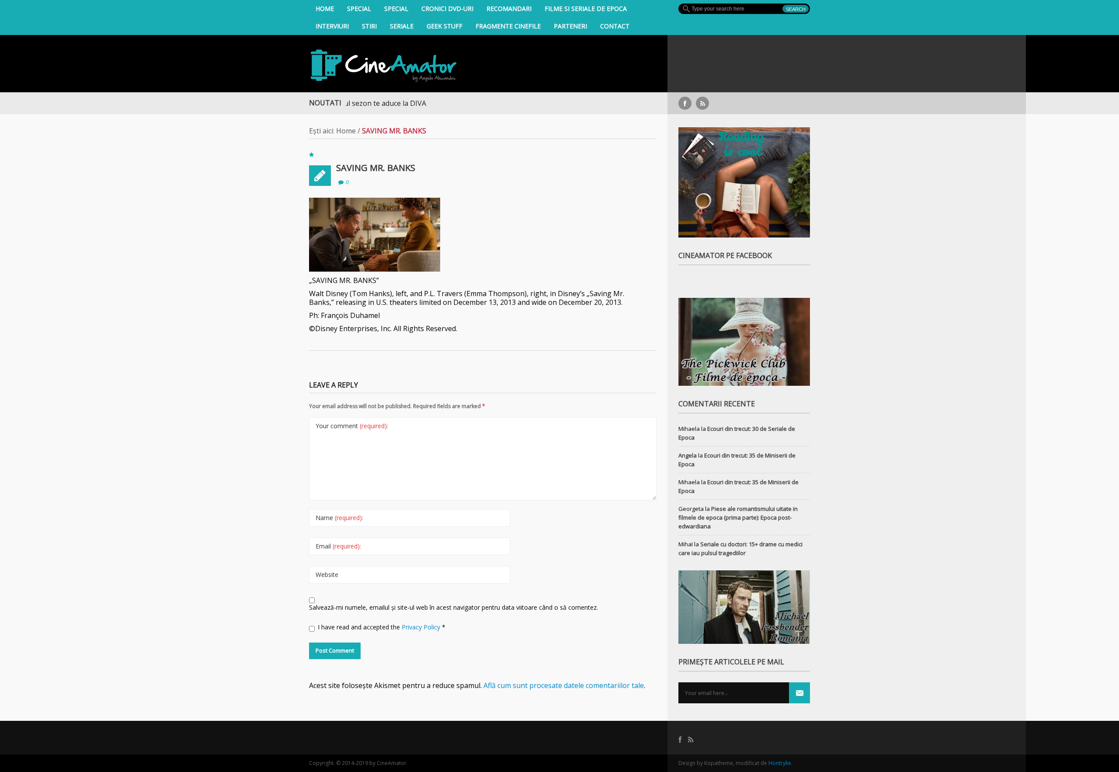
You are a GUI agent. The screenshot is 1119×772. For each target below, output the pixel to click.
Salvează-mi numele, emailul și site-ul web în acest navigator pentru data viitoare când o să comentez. (453, 607)
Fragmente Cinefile (508, 26)
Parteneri (570, 26)
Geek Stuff (444, 26)
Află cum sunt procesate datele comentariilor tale (563, 685)
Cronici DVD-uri (447, 8)
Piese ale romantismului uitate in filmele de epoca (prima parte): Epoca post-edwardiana (738, 517)
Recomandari (509, 8)
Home (325, 8)
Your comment (352, 426)
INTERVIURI (332, 26)
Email (338, 546)
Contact (614, 26)
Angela (687, 455)
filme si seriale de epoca (586, 8)
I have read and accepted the (381, 627)
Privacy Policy (422, 627)
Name (339, 518)
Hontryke (779, 763)
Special (359, 8)
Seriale (402, 26)
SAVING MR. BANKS (375, 168)
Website (327, 574)
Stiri (369, 26)
